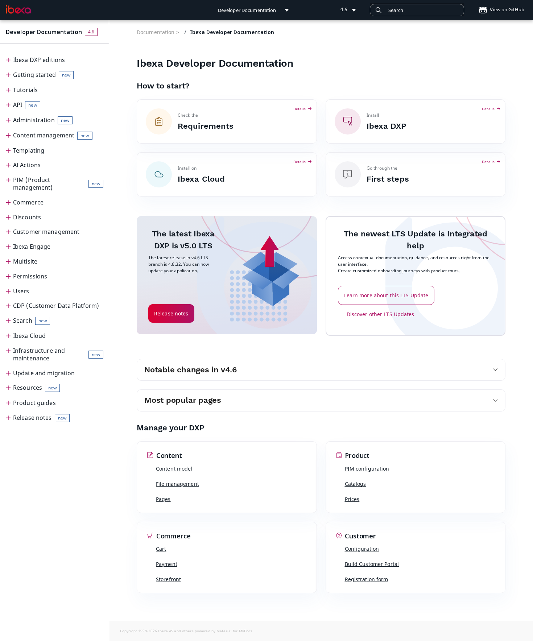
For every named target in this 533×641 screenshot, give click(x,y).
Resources (35, 388)
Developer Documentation (44, 32)
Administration (41, 120)
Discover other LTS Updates (380, 314)
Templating (28, 150)
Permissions (30, 276)
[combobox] (417, 10)
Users (21, 291)
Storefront (168, 579)
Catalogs (355, 483)
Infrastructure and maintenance (56, 354)
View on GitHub (506, 9)
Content (168, 456)
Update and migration (44, 373)
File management (177, 483)
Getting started (41, 75)
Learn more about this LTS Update (386, 295)
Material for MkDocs (234, 630)
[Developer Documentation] (18, 9)
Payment (166, 564)
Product (356, 456)
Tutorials (25, 90)
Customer (359, 536)
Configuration (362, 548)
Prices (352, 499)
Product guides (34, 403)
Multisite (25, 261)
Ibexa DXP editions (39, 60)
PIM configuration (367, 468)
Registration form (366, 579)
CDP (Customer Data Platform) (56, 306)
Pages (163, 499)
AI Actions (27, 165)
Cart (161, 548)
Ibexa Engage (31, 247)
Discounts (27, 217)
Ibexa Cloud (29, 336)
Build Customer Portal (372, 564)
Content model (174, 468)
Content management (51, 135)
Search (30, 320)
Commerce (28, 202)
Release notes (39, 418)
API (25, 105)
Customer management (46, 232)
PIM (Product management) (56, 183)
